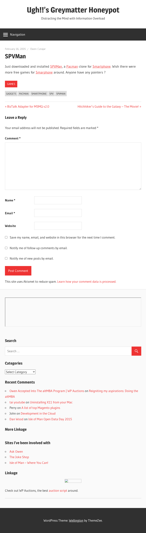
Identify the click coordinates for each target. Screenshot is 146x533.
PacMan (24, 93)
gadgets (11, 93)
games (11, 84)
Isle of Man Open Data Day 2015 (50, 419)
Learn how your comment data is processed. (86, 281)
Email (10, 213)
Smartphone (102, 66)
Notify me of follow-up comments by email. (38, 248)
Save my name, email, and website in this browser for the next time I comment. (62, 237)
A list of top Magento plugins (40, 408)
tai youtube (17, 402)
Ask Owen (16, 451)
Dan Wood (16, 419)
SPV (51, 93)
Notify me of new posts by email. (31, 258)
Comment (13, 138)
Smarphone (44, 72)
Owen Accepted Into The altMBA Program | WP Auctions (47, 391)
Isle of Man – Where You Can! (29, 463)
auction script (58, 490)
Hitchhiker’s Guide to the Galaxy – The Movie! (108, 106)
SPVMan (56, 66)
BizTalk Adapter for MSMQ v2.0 (28, 106)
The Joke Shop (19, 457)
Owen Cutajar (38, 49)
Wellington (76, 520)
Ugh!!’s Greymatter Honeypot (73, 9)
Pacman (72, 66)
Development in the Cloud (38, 413)
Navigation (17, 34)
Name (10, 200)
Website (10, 226)
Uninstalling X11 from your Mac (51, 402)
